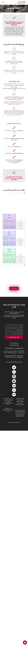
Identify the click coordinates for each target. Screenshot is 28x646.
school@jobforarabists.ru (8, 403)
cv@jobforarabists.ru (20, 405)
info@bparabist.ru (20, 416)
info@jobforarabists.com (8, 410)
